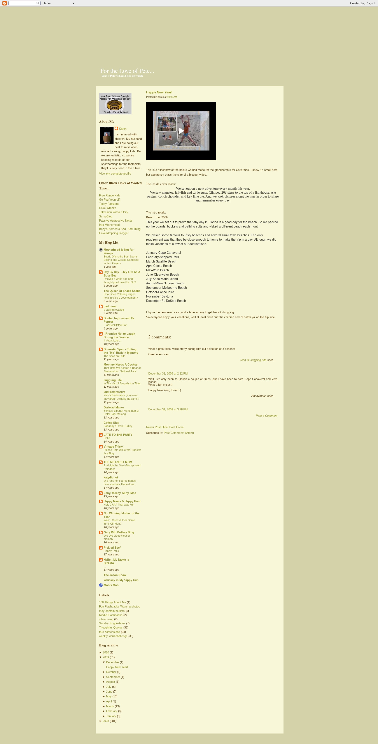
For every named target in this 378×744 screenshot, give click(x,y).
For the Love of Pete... (127, 70)
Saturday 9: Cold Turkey (118, 426)
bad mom (110, 306)
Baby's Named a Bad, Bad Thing (119, 229)
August (110, 681)
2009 (106, 657)
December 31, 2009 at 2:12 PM (168, 373)
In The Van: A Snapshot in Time (122, 383)
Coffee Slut (111, 422)
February (111, 711)
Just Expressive (114, 392)
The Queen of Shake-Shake (122, 290)
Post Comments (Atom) (179, 432)
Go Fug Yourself (109, 199)
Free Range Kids (109, 195)
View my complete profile (115, 173)
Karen (122, 128)
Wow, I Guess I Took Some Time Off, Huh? (119, 522)
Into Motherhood (109, 224)
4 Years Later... (112, 340)
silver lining (106, 619)
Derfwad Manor (114, 407)
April (109, 701)
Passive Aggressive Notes (116, 220)
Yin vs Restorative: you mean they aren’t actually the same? (121, 397)
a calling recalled (114, 309)
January (111, 716)
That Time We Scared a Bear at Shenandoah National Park (122, 369)
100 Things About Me (112, 602)
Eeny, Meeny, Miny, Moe (120, 493)
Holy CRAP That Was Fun (119, 504)
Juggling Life (113, 380)
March (110, 706)
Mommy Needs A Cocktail (121, 364)
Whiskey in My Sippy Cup (121, 580)
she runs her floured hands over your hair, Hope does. (120, 482)
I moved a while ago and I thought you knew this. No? (120, 280)
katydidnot (111, 477)
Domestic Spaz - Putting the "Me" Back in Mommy (121, 351)
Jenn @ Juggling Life (253, 360)
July (108, 686)
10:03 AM (172, 97)
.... (105, 566)
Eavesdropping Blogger (113, 233)
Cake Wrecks (107, 208)
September (113, 677)
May (109, 696)
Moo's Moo (111, 585)
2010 (106, 652)
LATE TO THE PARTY (118, 434)
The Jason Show (115, 575)
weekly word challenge (113, 636)
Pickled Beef (112, 547)
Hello (107, 438)
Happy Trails (111, 551)
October (111, 672)
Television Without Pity (113, 212)
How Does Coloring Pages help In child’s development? (121, 296)
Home (180, 427)
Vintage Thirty (113, 446)
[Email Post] (146, 329)
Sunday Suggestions (112, 623)
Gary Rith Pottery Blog (119, 532)
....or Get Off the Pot (115, 325)
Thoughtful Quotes (110, 627)
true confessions (109, 632)
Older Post (168, 427)
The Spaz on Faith (114, 356)
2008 (106, 721)
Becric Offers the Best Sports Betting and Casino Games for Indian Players (121, 260)
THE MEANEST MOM (118, 462)
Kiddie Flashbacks (110, 615)
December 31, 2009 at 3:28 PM (168, 409)
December (112, 662)
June (109, 691)
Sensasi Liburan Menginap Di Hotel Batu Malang (121, 412)
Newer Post (153, 427)
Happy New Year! (117, 667)
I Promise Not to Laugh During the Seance (119, 335)
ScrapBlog (105, 216)
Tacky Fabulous (109, 203)
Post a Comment (266, 415)
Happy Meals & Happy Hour (122, 501)
